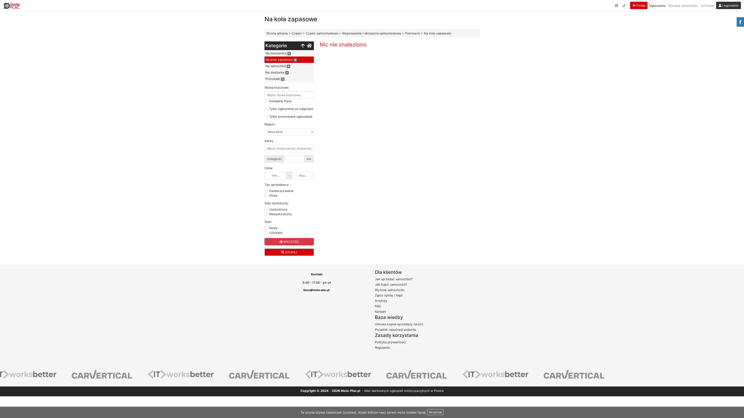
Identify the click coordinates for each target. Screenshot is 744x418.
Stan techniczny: (276, 203)
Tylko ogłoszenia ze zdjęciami (291, 109)
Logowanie (729, 5)
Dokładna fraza (280, 101)
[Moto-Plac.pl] (11, 6)
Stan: (268, 222)
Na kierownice (277, 53)
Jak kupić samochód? (391, 284)
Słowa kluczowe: (276, 87)
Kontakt (380, 312)
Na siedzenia (276, 72)
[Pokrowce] (303, 46)
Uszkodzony (278, 209)
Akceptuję (435, 412)
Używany (276, 233)
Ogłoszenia (657, 6)
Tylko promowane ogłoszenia (290, 116)
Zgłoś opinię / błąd (388, 295)
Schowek (708, 6)
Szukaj (290, 252)
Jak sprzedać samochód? (393, 279)
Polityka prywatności (390, 342)
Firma (273, 195)
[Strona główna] (309, 46)
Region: (269, 124)
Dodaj (640, 5)
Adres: (269, 141)
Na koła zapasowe (280, 60)
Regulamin (382, 347)
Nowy (273, 228)
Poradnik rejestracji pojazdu (395, 329)
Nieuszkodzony (280, 214)
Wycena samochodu (683, 6)
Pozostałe (274, 79)
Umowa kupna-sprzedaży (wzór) (399, 324)
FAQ (378, 306)
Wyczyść (290, 242)
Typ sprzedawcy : (277, 185)
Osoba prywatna (281, 191)
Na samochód (277, 66)
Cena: (268, 168)
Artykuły (381, 301)
